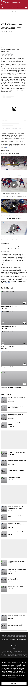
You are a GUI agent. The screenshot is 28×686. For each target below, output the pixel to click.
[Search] (2, 7)
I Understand (14, 683)
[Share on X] (5, 54)
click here (7, 282)
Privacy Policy (16, 668)
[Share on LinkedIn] (8, 54)
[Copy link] (11, 54)
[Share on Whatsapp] (2, 54)
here (7, 147)
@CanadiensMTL (5, 49)
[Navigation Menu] (26, 7)
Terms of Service (12, 677)
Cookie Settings (14, 680)
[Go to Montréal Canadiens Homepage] (12, 2)
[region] (14, 672)
